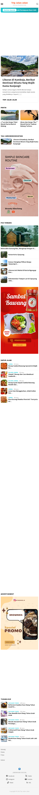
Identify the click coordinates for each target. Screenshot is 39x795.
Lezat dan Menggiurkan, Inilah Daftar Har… (22, 392)
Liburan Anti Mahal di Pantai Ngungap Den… (22, 271)
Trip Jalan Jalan (19, 2)
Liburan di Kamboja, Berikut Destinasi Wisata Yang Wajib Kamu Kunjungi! (18, 83)
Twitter (30, 776)
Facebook (11, 776)
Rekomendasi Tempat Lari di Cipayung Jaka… (22, 280)
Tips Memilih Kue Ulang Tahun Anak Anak (21, 714)
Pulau (2, 755)
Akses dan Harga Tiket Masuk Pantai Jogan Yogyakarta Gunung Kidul (28, 125)
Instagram (11, 779)
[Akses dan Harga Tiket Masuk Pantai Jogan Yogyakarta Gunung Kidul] (29, 115)
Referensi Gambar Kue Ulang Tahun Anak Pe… (21, 706)
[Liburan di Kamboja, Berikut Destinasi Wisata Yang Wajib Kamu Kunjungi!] (19, 66)
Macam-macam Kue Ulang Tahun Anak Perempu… (22, 723)
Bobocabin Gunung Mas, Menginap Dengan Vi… (18, 249)
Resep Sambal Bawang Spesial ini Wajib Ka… (22, 367)
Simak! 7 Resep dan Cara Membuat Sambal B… (21, 375)
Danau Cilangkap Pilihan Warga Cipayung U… (19, 263)
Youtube (29, 779)
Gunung (3, 749)
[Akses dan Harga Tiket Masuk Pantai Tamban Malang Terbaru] (10, 115)
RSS (30, 783)
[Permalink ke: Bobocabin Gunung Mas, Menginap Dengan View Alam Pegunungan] (19, 236)
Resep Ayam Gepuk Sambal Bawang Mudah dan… (21, 384)
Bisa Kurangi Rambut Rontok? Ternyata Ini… (23, 400)
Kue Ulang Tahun (13, 703)
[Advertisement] (19, 34)
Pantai (3, 752)
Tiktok (11, 783)
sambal (10, 364)
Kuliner (10, 372)
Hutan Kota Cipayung (16, 255)
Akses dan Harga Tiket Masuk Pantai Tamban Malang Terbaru (9, 124)
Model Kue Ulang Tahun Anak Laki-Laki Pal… (22, 739)
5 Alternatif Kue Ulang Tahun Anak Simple (21, 731)
